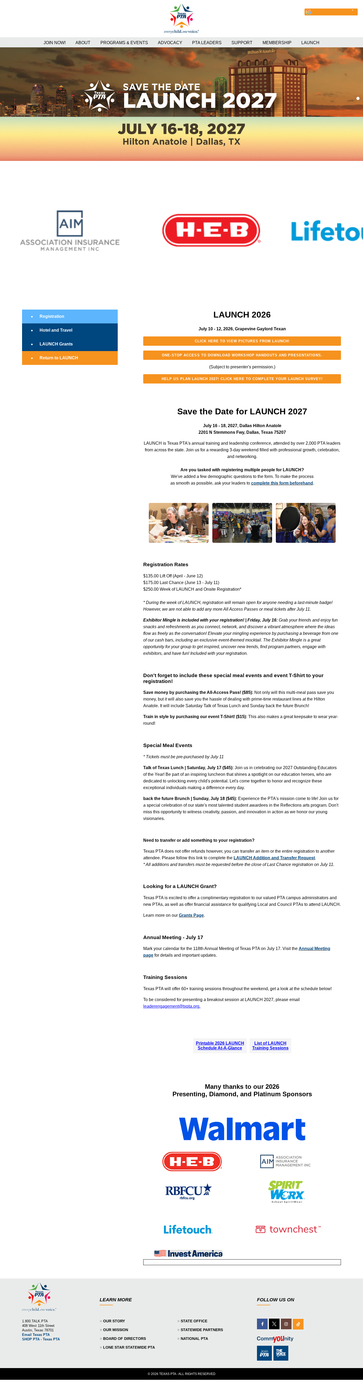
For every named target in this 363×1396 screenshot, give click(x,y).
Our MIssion (115, 1330)
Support (241, 42)
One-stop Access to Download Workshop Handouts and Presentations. (242, 355)
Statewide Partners (202, 1330)
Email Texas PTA (36, 1335)
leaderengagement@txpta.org (171, 1006)
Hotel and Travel (56, 330)
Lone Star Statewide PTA (129, 1347)
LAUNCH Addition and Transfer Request (274, 858)
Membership (277, 42)
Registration (52, 316)
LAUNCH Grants (56, 344)
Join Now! (55, 42)
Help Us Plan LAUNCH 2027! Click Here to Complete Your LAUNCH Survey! (242, 379)
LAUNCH (310, 42)
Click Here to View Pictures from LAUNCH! (242, 341)
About (82, 42)
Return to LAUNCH (59, 358)
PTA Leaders (207, 42)
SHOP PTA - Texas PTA (41, 1339)
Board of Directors (124, 1338)
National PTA (194, 1338)
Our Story (114, 1321)
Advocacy (170, 42)
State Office (194, 1321)
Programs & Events (124, 42)
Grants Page (191, 915)
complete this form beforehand (282, 483)
